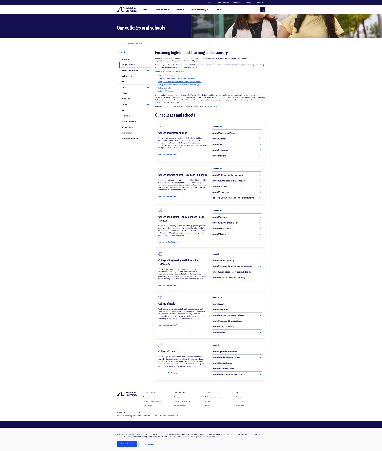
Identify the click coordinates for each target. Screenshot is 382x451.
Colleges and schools (128, 64)
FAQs (123, 110)
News (123, 81)
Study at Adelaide (149, 392)
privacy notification (246, 434)
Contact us (259, 2)
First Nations (126, 115)
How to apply (148, 397)
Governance (125, 59)
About (238, 392)
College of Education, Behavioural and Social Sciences (179, 82)
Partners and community (214, 397)
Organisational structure (130, 70)
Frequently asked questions (152, 401)
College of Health (165, 88)
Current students (223, 2)
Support (124, 104)
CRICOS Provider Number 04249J (166, 416)
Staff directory (241, 401)
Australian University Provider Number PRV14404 (134, 416)
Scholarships (147, 405)
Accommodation (180, 405)
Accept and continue (127, 444)
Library (209, 2)
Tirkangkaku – (128, 412)
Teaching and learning (129, 121)
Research (208, 392)
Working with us (127, 76)
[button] (375, 430)
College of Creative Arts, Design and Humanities (177, 78)
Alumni (207, 401)
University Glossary (128, 127)
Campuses (177, 397)
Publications (126, 98)
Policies (124, 93)
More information (148, 444)
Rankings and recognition (130, 138)
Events (124, 87)
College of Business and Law (169, 75)
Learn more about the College (167, 154)
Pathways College (211, 106)
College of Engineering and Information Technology (178, 85)
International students (182, 401)
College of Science (165, 91)
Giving (248, 2)
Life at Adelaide (179, 392)
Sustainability (126, 133)
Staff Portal (237, 2)
